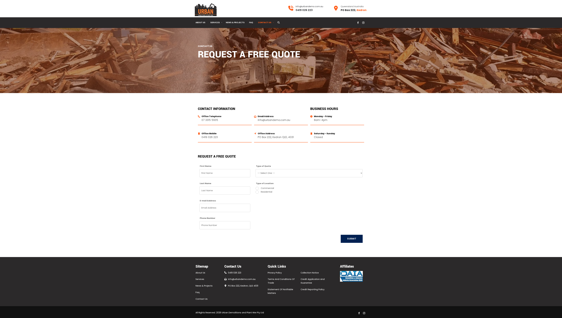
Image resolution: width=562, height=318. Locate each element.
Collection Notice (310, 272)
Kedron (361, 10)
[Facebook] (357, 22)
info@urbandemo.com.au (242, 279)
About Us (200, 22)
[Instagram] (363, 22)
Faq (251, 22)
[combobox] (309, 173)
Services (215, 22)
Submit (351, 238)
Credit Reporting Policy (312, 289)
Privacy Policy (275, 272)
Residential (266, 191)
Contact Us (264, 22)
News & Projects (235, 22)
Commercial (267, 188)
